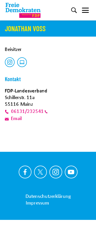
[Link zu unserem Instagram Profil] (55, 172)
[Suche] (74, 10)
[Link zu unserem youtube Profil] (71, 172)
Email (16, 118)
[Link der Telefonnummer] (8, 111)
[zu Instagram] (10, 62)
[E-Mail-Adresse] (8, 118)
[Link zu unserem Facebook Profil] (25, 172)
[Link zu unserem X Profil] (40, 172)
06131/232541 (27, 111)
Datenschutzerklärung (48, 196)
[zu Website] (22, 62)
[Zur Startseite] (23, 10)
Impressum (37, 203)
